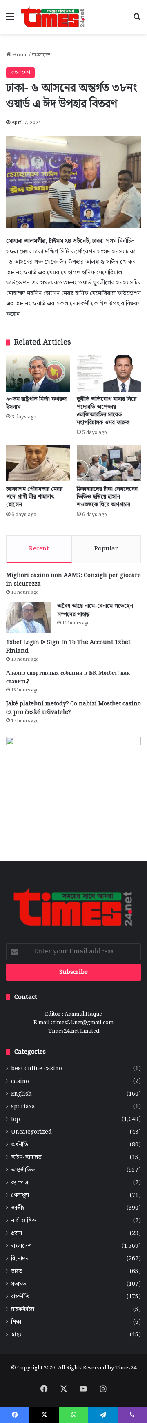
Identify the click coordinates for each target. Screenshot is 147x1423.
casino (20, 1081)
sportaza (23, 1107)
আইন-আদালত (26, 1157)
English (21, 1094)
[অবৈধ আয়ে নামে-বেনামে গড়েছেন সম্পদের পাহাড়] (28, 617)
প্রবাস (16, 1233)
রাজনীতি (20, 1297)
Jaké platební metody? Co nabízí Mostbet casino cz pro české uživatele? (73, 708)
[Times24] (53, 17)
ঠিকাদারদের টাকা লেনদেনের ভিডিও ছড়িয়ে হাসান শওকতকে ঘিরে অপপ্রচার (107, 497)
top (15, 1119)
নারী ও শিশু (23, 1221)
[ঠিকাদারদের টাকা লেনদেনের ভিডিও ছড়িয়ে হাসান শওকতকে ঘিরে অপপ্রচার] (109, 463)
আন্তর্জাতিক (23, 1170)
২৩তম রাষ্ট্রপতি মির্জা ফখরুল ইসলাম (36, 403)
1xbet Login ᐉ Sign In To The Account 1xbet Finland (68, 647)
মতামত (18, 1284)
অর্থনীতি (19, 1145)
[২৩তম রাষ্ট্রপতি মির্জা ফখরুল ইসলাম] (38, 373)
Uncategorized (31, 1132)
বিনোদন (20, 1259)
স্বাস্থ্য (16, 1335)
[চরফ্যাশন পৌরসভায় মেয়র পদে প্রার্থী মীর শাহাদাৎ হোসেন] (38, 463)
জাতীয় (18, 1208)
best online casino (36, 1069)
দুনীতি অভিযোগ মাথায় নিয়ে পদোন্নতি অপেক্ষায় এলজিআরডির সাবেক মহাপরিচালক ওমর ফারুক (106, 411)
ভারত (16, 1271)
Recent (39, 549)
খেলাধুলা (20, 1195)
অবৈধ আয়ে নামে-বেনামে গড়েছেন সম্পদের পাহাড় (95, 610)
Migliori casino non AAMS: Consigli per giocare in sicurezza (73, 579)
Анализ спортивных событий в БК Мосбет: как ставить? (68, 677)
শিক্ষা (16, 1322)
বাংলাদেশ (41, 55)
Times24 (125, 1368)
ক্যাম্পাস (19, 1183)
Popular (106, 549)
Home (19, 55)
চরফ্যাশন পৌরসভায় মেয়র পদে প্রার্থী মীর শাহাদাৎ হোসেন (34, 497)
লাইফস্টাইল (22, 1309)
